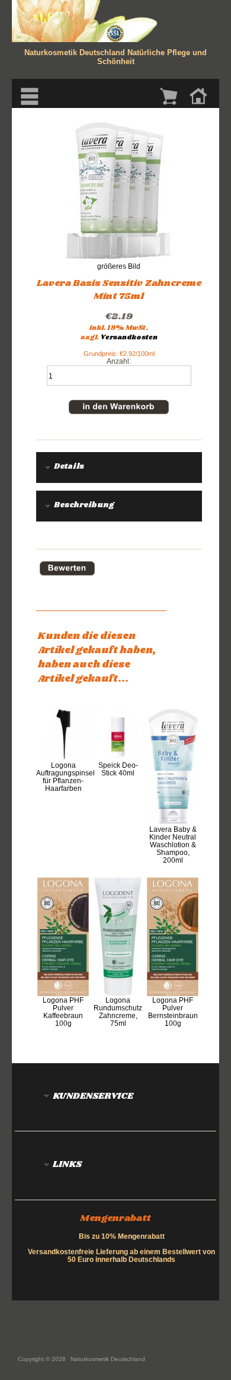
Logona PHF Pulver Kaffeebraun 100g (63, 1011)
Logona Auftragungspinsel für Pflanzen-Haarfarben (65, 776)
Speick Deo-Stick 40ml (118, 769)
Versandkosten (129, 337)
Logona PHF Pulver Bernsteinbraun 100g (173, 1011)
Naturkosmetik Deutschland (107, 1359)
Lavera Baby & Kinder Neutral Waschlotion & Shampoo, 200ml (173, 844)
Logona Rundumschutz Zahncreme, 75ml (118, 1011)
